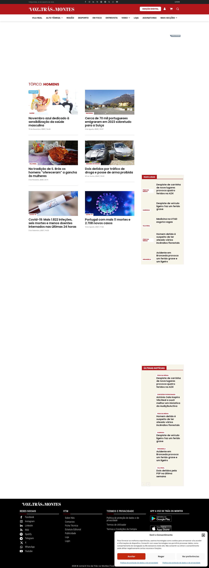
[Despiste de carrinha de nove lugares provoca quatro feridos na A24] (148, 188)
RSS (27, 529)
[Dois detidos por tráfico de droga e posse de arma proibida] (109, 153)
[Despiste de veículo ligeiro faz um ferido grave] (148, 206)
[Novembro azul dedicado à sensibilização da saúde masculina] (53, 102)
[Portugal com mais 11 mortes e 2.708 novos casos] (109, 203)
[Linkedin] (93, 2)
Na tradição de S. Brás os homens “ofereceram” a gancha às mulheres (53, 172)
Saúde (31, 113)
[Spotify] (101, 2)
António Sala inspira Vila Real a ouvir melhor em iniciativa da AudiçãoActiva (168, 402)
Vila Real (33, 164)
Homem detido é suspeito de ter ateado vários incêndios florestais (168, 238)
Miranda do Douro (93, 164)
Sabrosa (146, 210)
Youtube (29, 551)
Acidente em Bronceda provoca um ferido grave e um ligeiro (167, 257)
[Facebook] (85, 2)
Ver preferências (190, 556)
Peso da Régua (146, 190)
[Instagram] (89, 2)
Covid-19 (32, 214)
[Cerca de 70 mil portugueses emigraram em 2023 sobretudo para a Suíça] (109, 102)
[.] (165, 8)
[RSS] (97, 2)
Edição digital (150, 9)
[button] (203, 535)
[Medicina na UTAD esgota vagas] (148, 222)
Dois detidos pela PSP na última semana (166, 473)
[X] (109, 2)
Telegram (29, 538)
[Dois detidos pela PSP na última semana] (148, 472)
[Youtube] (117, 2)
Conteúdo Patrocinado (166, 394)
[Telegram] (105, 2)
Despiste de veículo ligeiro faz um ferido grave (168, 206)
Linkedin (29, 525)
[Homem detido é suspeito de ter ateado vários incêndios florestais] (148, 237)
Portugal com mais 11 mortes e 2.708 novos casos (107, 221)
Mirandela (147, 259)
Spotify (28, 534)
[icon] (171, 9)
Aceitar (131, 556)
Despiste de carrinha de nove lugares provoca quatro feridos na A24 (168, 189)
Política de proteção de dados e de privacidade (139, 563)
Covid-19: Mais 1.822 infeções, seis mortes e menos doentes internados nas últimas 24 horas (52, 223)
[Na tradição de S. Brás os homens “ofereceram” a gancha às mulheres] (53, 153)
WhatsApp (30, 546)
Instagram (30, 521)
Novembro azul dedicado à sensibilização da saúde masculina (49, 121)
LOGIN (177, 2)
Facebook (29, 517)
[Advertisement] (104, 55)
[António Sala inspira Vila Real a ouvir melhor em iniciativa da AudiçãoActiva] (148, 399)
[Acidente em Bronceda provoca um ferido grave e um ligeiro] (148, 256)
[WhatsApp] (113, 2)
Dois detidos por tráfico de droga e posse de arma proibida (109, 170)
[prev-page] (143, 484)
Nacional (89, 113)
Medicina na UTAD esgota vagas (166, 220)
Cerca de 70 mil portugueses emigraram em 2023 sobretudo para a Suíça (108, 121)
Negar (161, 556)
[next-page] (148, 484)
